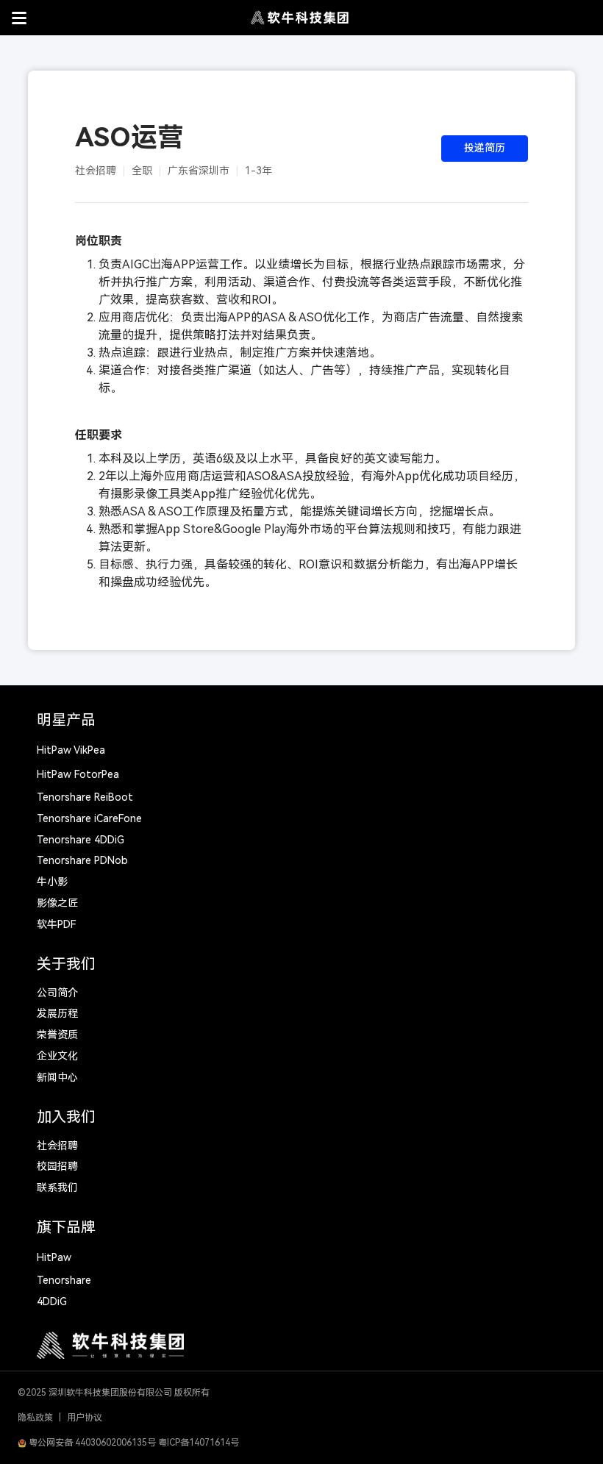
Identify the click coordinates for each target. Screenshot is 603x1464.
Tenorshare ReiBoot (85, 797)
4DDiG (52, 1301)
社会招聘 (57, 1145)
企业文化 (57, 1056)
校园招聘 (57, 1166)
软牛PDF (56, 924)
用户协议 (84, 1418)
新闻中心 (57, 1077)
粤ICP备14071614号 (198, 1443)
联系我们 (57, 1187)
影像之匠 (57, 903)
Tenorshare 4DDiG (80, 840)
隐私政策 (35, 1418)
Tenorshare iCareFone (89, 818)
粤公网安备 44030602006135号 (91, 1443)
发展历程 (57, 1013)
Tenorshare (64, 1280)
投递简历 (484, 148)
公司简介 (57, 993)
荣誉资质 (57, 1034)
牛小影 (52, 882)
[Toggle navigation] (19, 17)
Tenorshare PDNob (82, 860)
